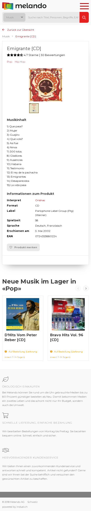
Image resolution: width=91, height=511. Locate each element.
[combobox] (14, 17)
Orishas (40, 200)
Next (86, 288)
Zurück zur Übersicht (20, 29)
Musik (6, 36)
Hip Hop (20, 61)
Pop (9, 61)
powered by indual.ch (15, 506)
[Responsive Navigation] (84, 6)
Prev (78, 288)
